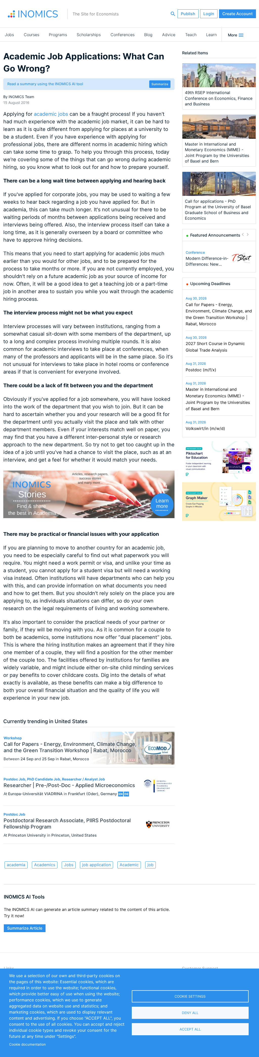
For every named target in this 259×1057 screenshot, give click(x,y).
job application (96, 864)
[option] (219, 257)
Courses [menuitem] (31, 34)
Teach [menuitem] (191, 34)
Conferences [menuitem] (123, 34)
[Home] (32, 14)
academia (16, 864)
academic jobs (51, 114)
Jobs (68, 864)
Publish (188, 13)
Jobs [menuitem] (9, 34)
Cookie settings (190, 996)
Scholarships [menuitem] (89, 34)
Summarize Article (24, 928)
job (150, 864)
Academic (129, 864)
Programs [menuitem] (58, 34)
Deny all (190, 1013)
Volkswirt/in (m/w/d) (205, 428)
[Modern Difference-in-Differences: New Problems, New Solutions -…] (242, 257)
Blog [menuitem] (148, 34)
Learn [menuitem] (211, 34)
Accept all (190, 1029)
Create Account (237, 13)
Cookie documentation (27, 1044)
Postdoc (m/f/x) (201, 369)
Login (208, 13)
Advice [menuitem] (168, 34)
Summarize (160, 84)
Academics (44, 864)
